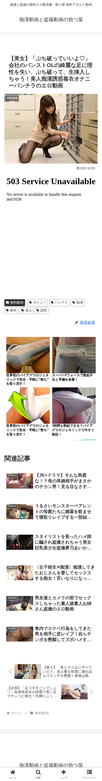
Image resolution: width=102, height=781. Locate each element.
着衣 (13, 310)
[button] (91, 689)
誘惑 (43, 310)
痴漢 (79, 302)
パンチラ (61, 302)
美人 (28, 310)
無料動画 (16, 302)
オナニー (39, 302)
